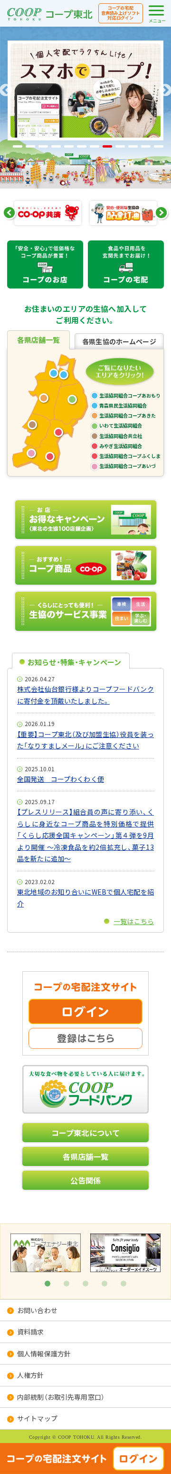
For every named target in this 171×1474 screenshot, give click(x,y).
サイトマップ (37, 1418)
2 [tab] (66, 1284)
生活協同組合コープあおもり (130, 395)
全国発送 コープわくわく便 (60, 779)
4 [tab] (104, 1284)
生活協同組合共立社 (32, 424)
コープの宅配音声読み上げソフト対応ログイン (120, 13)
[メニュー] (156, 10)
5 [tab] (123, 1284)
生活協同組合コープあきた (43, 398)
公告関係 (85, 1180)
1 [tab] (47, 1284)
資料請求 (30, 1331)
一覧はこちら (134, 921)
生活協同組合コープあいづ (31, 453)
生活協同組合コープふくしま (50, 456)
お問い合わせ (37, 1310)
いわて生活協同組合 (72, 399)
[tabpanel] (45, 1253)
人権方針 (30, 1375)
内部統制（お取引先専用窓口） (60, 1397)
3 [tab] (85, 1284)
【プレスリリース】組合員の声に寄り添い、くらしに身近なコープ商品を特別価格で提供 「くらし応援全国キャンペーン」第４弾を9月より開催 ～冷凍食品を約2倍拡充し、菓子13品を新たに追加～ (85, 835)
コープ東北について (85, 1132)
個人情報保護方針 (44, 1353)
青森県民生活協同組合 (63, 374)
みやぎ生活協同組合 (58, 432)
